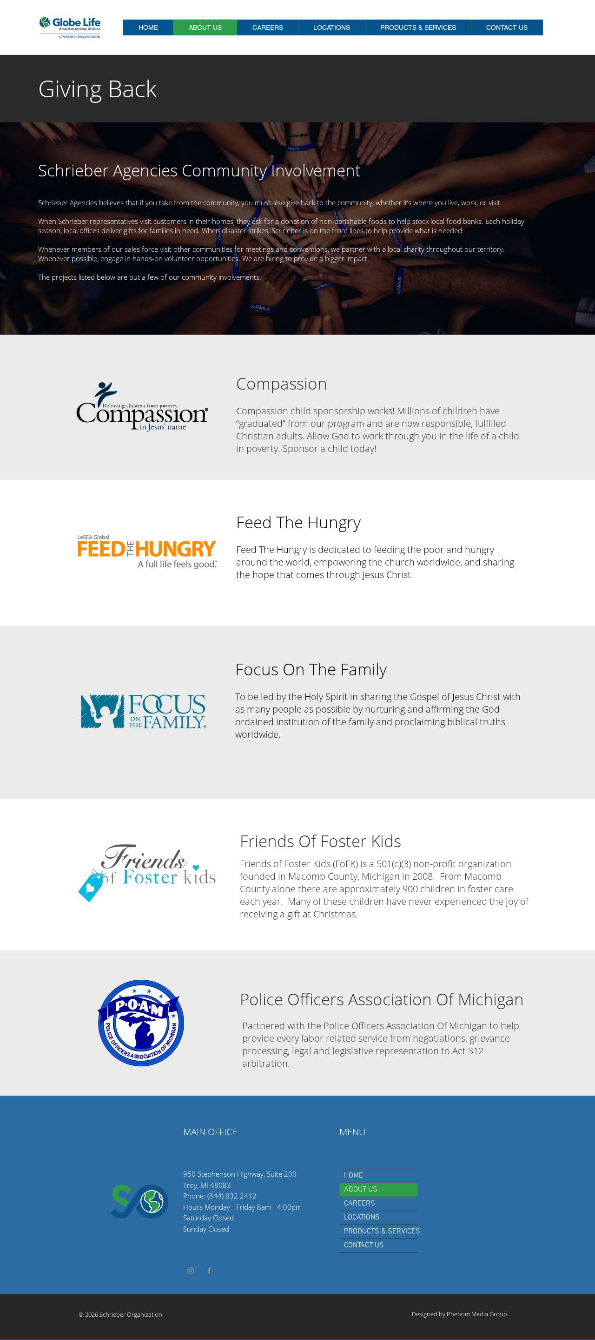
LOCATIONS (362, 1217)
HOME (353, 1175)
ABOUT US (360, 1189)
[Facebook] (209, 1270)
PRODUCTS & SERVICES (380, 1231)
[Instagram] (190, 1270)
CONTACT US (364, 1245)
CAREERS (359, 1203)
